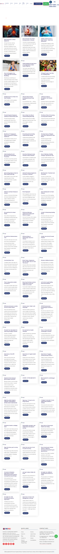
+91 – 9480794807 (50, 536)
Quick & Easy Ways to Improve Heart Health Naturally (11, 173)
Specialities (7, 3)
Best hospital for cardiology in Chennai (48, 378)
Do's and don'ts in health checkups (28, 330)
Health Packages (38, 3)
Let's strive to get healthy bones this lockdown (47, 283)
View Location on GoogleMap (45, 543)
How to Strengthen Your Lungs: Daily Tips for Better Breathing (10, 74)
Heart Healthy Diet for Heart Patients (47, 192)
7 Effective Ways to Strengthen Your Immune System (46, 98)
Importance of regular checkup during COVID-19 (46, 354)
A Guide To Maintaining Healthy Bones (48, 213)
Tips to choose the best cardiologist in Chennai (46, 330)
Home (4, 18)
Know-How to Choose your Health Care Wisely (47, 426)
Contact (31, 3)
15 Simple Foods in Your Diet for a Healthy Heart (47, 74)
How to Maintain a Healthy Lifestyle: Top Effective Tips (47, 155)
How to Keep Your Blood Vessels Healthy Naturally (28, 116)
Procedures (16, 3)
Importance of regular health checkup (29, 354)
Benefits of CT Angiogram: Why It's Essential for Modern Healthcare (10, 135)
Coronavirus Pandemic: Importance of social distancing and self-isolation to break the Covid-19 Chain (10, 474)
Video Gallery (23, 3)
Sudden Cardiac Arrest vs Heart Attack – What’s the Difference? (47, 40)
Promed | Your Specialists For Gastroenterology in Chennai (10, 330)
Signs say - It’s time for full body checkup (29, 401)
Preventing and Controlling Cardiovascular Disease (29, 134)
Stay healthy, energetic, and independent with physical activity (29, 427)
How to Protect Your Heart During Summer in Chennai (29, 39)
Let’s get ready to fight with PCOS (29, 473)
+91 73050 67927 (43, 537)
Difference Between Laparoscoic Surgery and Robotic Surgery (28, 214)
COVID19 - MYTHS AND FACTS (29, 378)
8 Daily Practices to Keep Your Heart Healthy (11, 97)
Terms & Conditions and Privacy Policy (24, 542)
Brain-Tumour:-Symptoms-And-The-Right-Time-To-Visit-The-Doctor (29, 261)
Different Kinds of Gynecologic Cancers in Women (28, 238)
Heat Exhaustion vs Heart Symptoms (9, 40)
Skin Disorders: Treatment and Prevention (48, 173)
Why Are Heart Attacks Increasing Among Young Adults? (28, 98)
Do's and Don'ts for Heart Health (10, 213)
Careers (27, 3)
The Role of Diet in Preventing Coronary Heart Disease (48, 116)
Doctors (32, 532)
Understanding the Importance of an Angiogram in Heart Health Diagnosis (29, 65)
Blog (22, 536)
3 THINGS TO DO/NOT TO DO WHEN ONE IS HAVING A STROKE (47, 401)
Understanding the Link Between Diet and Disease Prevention (10, 155)
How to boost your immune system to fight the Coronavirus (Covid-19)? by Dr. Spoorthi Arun (48, 449)
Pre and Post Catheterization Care (10, 237)
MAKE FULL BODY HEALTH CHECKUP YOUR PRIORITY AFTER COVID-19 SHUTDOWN (10, 401)
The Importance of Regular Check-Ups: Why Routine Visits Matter (48, 135)
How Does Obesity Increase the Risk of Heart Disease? (29, 155)
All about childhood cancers (47, 260)
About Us (23, 534)
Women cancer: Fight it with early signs (29, 307)
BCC (53, 551)
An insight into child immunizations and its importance (9, 498)
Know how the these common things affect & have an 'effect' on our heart (29, 283)
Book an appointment (46, 4)
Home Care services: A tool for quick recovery (29, 448)
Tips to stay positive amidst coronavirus (10, 283)
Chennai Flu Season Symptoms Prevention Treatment (29, 173)
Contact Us (23, 538)
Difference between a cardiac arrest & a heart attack (11, 307)
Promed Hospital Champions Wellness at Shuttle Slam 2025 (11, 116)
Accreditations (33, 540)
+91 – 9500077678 (50, 539)
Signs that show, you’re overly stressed (11, 448)
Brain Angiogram (26, 191)
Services (11, 3)
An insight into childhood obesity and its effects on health (47, 473)
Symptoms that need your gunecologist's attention (10, 378)
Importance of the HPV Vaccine (9, 354)
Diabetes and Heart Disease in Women (11, 192)
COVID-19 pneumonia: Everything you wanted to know (47, 307)
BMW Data (32, 536)
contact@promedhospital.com (48, 541)
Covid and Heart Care (9, 260)
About (20, 3)
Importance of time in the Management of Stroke (28, 497)
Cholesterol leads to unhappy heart (10, 426)
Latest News (33, 534)
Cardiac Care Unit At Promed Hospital (47, 237)
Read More (7, 55)
